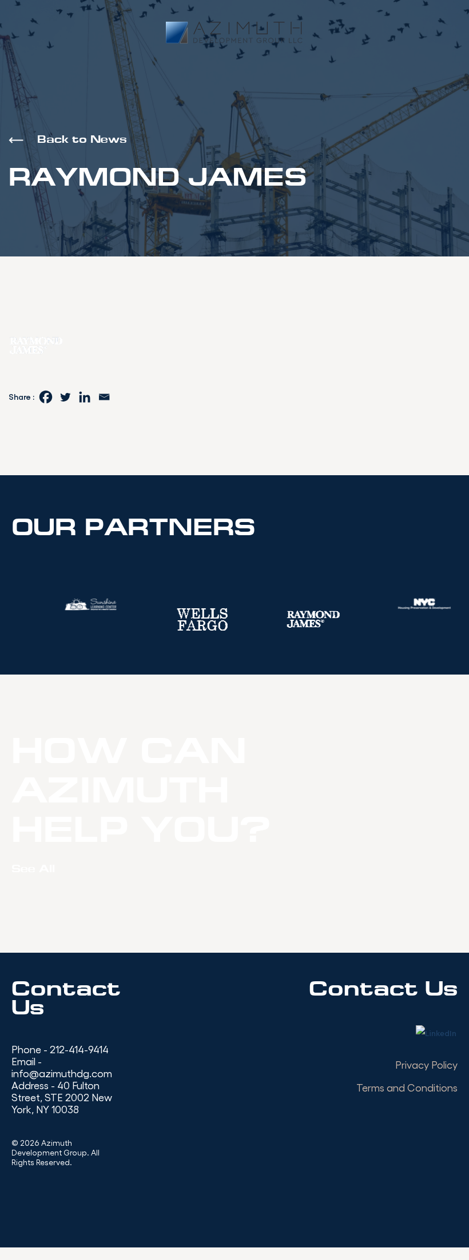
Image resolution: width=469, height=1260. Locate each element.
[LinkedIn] (436, 1034)
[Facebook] (45, 397)
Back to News (82, 140)
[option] (124, 619)
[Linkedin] (84, 397)
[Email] (104, 397)
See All (33, 869)
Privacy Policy (426, 1064)
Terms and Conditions (407, 1087)
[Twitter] (65, 397)
